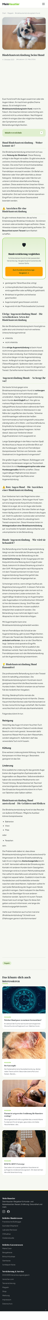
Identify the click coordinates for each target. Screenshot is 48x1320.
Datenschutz (7, 1304)
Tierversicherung (8, 1283)
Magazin (7, 963)
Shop (4, 1291)
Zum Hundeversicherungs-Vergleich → (24, 271)
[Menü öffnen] (43, 4)
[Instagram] (3, 1212)
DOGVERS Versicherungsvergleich (15, 1275)
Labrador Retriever (9, 1230)
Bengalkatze (7, 1252)
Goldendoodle (8, 1238)
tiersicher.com (8, 1279)
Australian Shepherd (10, 1226)
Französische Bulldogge (11, 1222)
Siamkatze (6, 1260)
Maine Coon (7, 1248)
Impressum (6, 1300)
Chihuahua (6, 1234)
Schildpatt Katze (8, 1265)
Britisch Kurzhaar (8, 1256)
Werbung (6, 1295)
